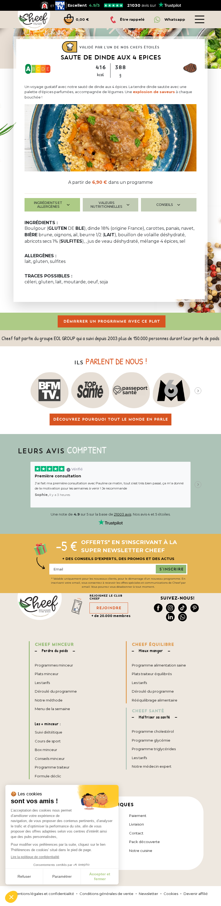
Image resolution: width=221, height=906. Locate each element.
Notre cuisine (140, 850)
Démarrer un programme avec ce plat (111, 321)
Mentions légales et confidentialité (43, 893)
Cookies (171, 893)
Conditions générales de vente (106, 893)
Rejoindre (108, 607)
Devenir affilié (196, 893)
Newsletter (148, 893)
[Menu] (200, 19)
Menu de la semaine (52, 709)
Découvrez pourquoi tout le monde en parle (110, 419)
